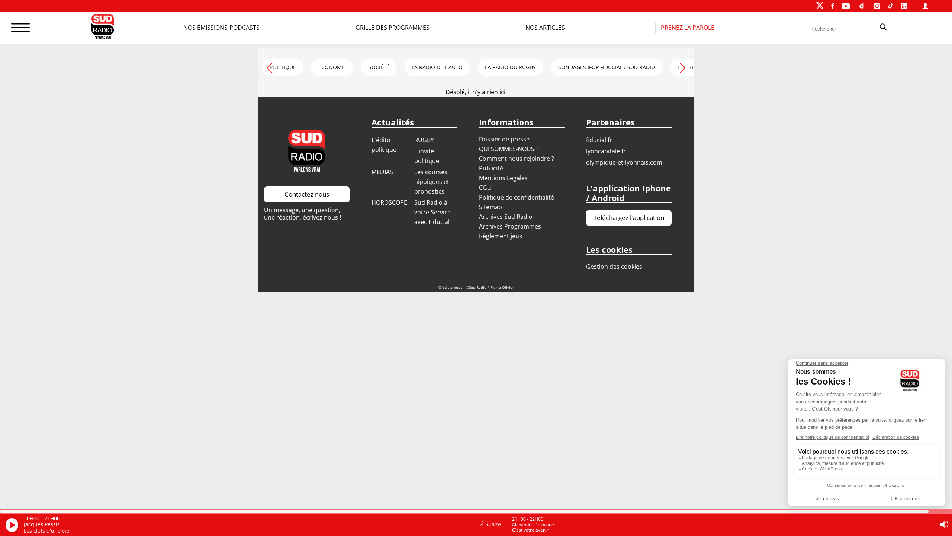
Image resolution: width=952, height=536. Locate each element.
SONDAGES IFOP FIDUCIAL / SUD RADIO (606, 67)
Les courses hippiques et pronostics (431, 181)
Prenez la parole (687, 27)
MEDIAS (382, 172)
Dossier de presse (504, 139)
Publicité (491, 168)
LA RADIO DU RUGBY (510, 67)
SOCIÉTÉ (379, 67)
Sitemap (490, 207)
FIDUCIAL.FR (599, 140)
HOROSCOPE (389, 202)
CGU (485, 188)
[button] (682, 66)
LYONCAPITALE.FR (606, 151)
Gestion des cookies (614, 266)
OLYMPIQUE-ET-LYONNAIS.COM (624, 162)
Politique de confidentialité (516, 197)
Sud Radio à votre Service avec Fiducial (432, 212)
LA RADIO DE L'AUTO (437, 67)
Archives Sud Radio (506, 217)
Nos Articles (545, 27)
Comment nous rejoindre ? (517, 158)
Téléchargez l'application (629, 217)
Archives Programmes (510, 226)
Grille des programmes (393, 27)
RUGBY (424, 140)
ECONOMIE (332, 67)
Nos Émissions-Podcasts (221, 27)
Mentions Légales (503, 178)
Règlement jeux (500, 236)
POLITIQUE (283, 67)
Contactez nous (306, 194)
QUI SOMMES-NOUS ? (508, 149)
